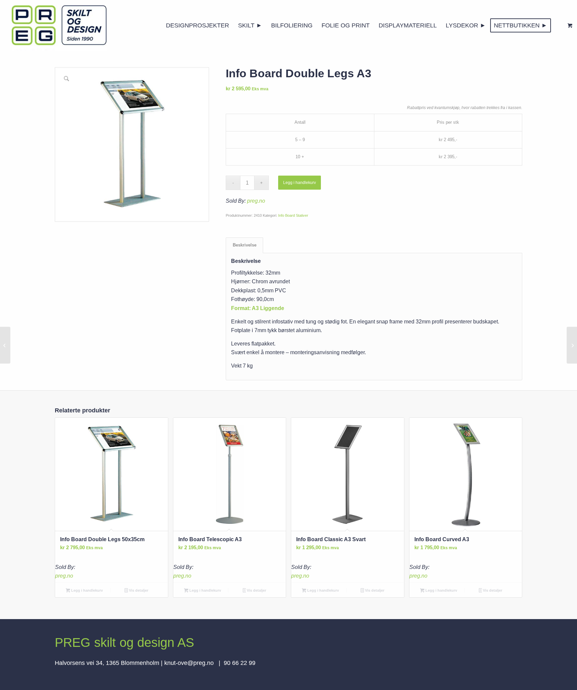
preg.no (256, 201)
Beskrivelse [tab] (244, 245)
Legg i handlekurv (299, 182)
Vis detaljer (138, 590)
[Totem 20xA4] (5, 345)
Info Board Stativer (293, 215)
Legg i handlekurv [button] (86, 590)
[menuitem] (197, 25)
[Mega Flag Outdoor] (572, 345)
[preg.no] (59, 25)
